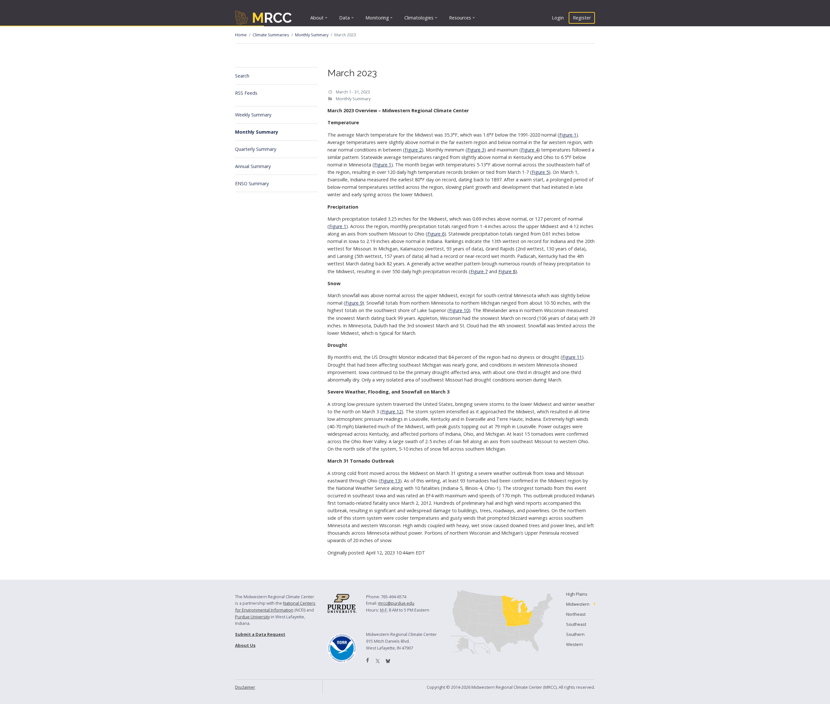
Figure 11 (572, 357)
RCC (272, 17)
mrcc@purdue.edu (396, 603)
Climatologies (418, 18)
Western (574, 644)
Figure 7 (479, 271)
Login (558, 18)
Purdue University (252, 617)
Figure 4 (529, 150)
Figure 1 (567, 135)
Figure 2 (413, 150)
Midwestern (577, 604)
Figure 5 (540, 172)
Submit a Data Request (260, 634)
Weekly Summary (253, 115)
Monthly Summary (311, 35)
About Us (245, 645)
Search (242, 76)
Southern (575, 634)
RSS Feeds (246, 93)
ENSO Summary (252, 183)
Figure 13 (390, 481)
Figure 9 (353, 303)
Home (241, 35)
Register (582, 18)
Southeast (576, 624)
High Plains (576, 594)
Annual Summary (253, 166)
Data (344, 18)
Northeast (576, 614)
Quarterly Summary (255, 149)
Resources (460, 18)
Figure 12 (392, 411)
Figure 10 (459, 310)
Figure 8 (507, 271)
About (317, 18)
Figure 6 (436, 234)
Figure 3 (475, 150)
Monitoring (377, 18)
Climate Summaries (271, 35)
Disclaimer (245, 687)
